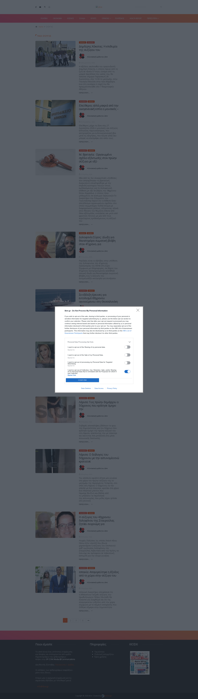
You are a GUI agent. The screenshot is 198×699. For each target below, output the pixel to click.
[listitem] (99, 342)
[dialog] (99, 349)
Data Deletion (86, 388)
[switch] (127, 347)
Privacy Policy (112, 388)
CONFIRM (82, 380)
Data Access (99, 388)
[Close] (138, 311)
